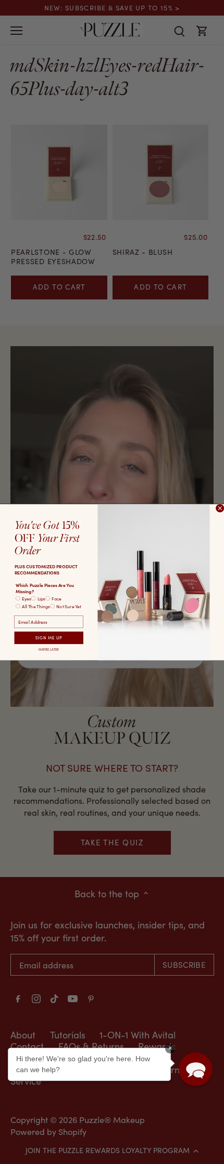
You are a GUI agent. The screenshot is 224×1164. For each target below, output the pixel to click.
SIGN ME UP (49, 637)
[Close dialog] (220, 508)
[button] (196, 1069)
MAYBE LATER (49, 649)
